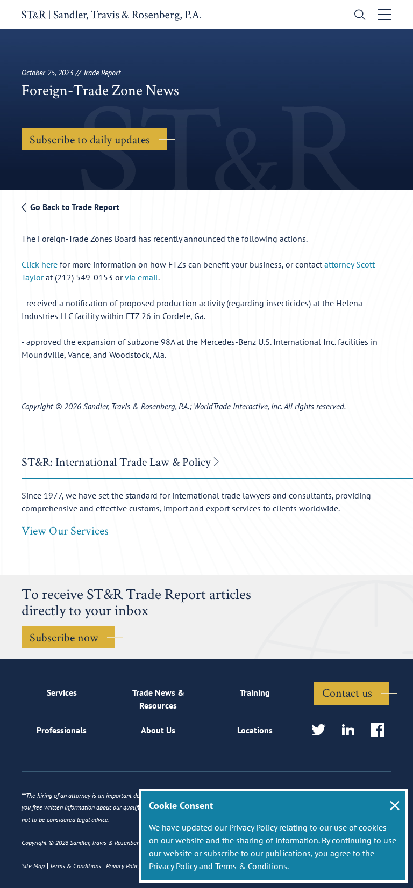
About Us (158, 730)
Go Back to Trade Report (73, 206)
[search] (357, 16)
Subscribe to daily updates (90, 139)
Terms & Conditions (251, 866)
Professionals (62, 730)
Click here (40, 264)
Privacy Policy (173, 866)
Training (255, 692)
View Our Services (65, 530)
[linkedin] (351, 730)
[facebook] (381, 730)
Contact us (347, 692)
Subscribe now (64, 637)
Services (62, 692)
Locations (255, 730)
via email (141, 277)
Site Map (33, 866)
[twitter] (321, 730)
